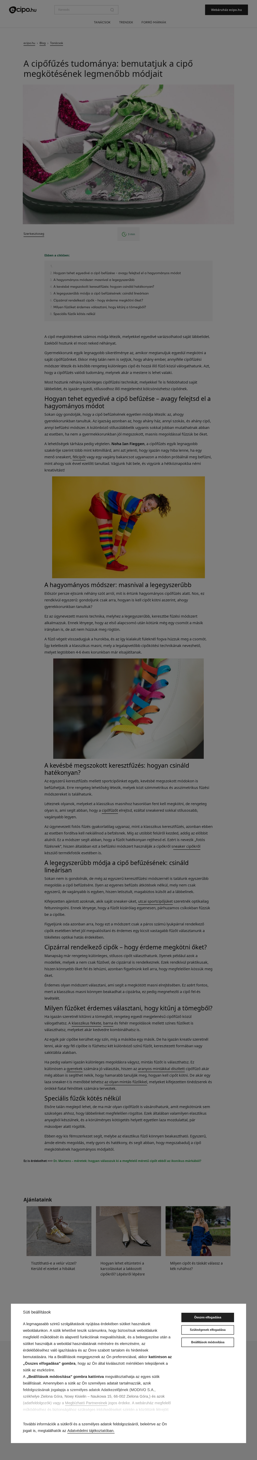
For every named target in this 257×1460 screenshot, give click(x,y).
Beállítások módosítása (207, 1342)
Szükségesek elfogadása (208, 1329)
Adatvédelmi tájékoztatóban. (91, 1431)
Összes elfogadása (207, 1317)
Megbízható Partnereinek (86, 1403)
